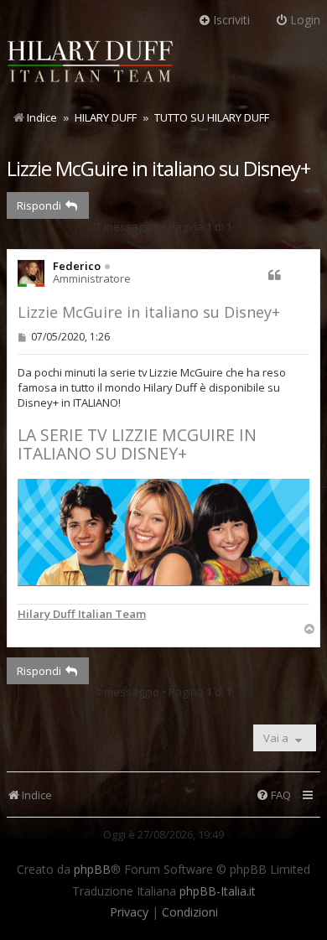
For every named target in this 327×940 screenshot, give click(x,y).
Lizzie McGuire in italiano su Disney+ (158, 168)
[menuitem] (273, 795)
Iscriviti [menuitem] (231, 20)
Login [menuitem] (305, 20)
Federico (77, 265)
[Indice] (90, 63)
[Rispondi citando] (274, 275)
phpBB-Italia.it (217, 891)
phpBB (92, 869)
